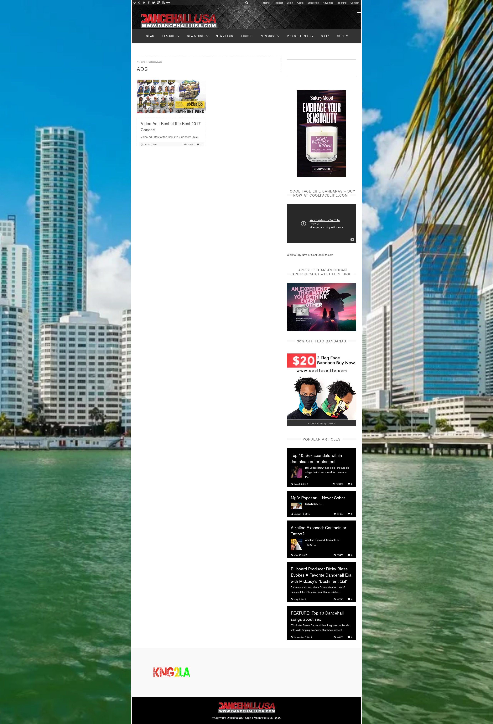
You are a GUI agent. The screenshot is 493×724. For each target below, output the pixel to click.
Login (290, 2)
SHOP (325, 36)
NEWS (150, 36)
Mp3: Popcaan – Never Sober (318, 497)
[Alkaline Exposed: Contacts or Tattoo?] (296, 544)
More (312, 476)
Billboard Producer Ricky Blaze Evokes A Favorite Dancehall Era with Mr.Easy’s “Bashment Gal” (321, 575)
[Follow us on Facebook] (148, 2)
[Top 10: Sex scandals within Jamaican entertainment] (296, 472)
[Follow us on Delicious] (158, 2)
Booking (341, 2)
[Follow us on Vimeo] (134, 2)
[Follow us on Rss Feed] (144, 2)
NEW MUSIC (268, 36)
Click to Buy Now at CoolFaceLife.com (310, 255)
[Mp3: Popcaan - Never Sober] (296, 505)
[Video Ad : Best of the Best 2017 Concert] (171, 96)
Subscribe (313, 2)
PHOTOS (246, 36)
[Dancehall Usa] (178, 20)
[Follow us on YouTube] (163, 2)
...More (195, 137)
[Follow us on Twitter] (153, 2)
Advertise (328, 2)
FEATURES (169, 36)
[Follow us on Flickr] (168, 2)
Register (278, 2)
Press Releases (298, 36)
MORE (341, 36)
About (300, 2)
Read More (193, 109)
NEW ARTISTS (196, 36)
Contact (354, 2)
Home (266, 2)
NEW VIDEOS (224, 36)
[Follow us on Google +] (139, 2)
